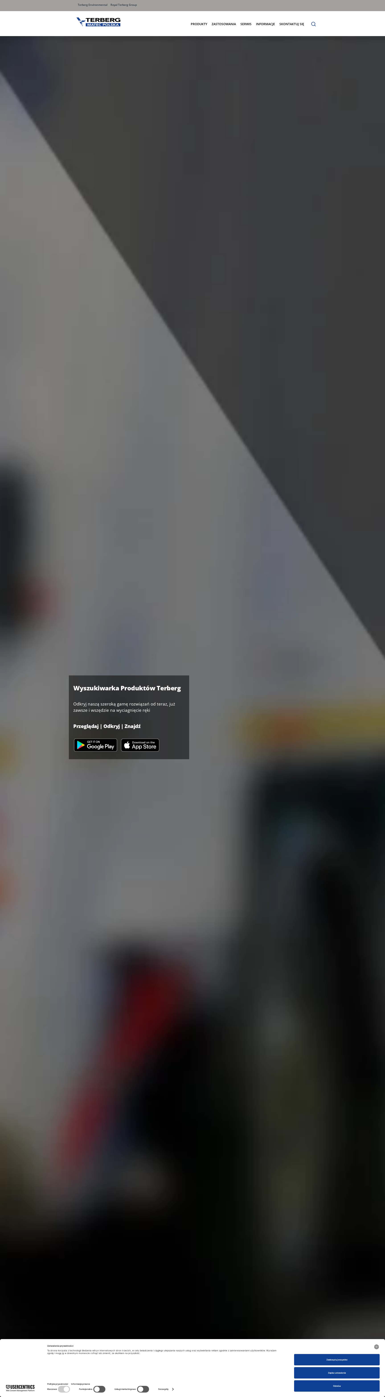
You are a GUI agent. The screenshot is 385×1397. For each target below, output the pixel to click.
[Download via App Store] (140, 744)
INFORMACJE (265, 24)
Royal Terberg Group (124, 5)
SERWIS (246, 24)
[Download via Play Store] (95, 744)
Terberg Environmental (92, 5)
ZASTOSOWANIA (224, 24)
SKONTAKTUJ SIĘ (291, 24)
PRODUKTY (199, 24)
